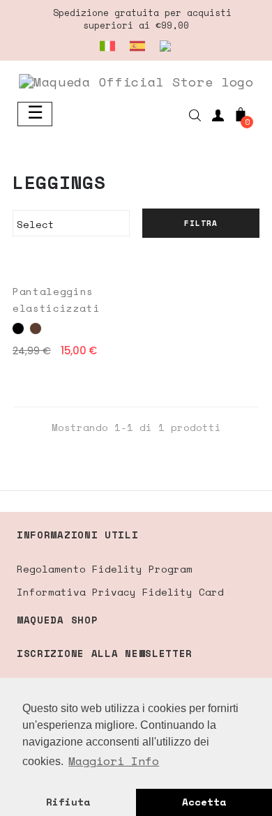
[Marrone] (35, 328)
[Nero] (18, 328)
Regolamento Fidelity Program (104, 568)
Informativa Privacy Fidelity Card (120, 591)
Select (69, 224)
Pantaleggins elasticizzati (56, 299)
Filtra (201, 223)
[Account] (218, 117)
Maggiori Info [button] (113, 761)
